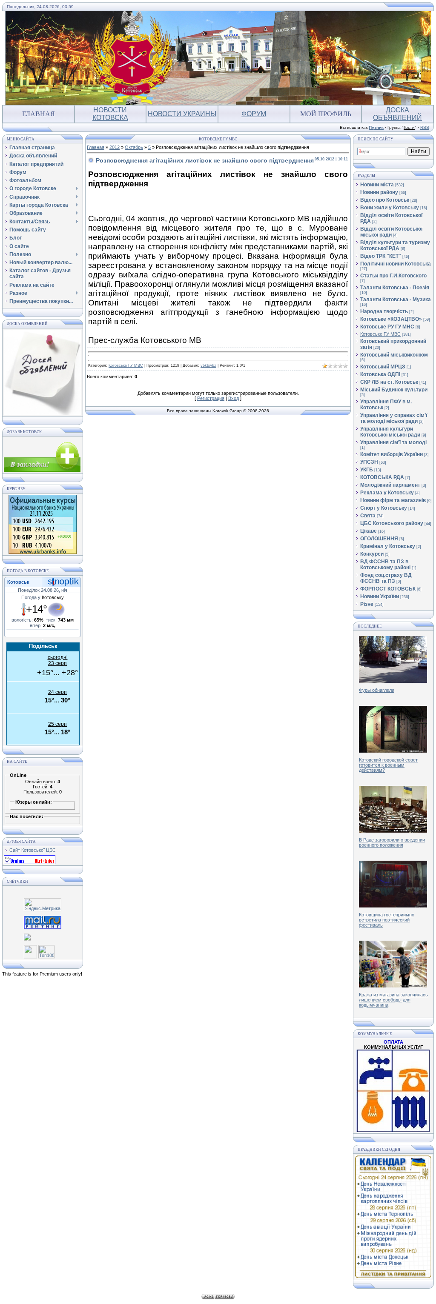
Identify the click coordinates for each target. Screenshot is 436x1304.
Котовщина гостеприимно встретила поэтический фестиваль (386, 919)
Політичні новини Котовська (395, 264)
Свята (368, 516)
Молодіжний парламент (390, 485)
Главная (38, 113)
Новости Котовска (110, 113)
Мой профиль (325, 113)
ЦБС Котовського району (391, 523)
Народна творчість (384, 311)
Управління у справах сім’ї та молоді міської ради (393, 418)
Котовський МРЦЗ (382, 367)
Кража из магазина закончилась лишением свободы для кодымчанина (393, 999)
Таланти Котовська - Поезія (394, 288)
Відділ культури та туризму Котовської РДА (395, 245)
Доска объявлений (397, 113)
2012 (114, 147)
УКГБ (366, 470)
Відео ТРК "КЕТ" (380, 256)
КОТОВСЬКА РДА (382, 477)
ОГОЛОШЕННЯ (379, 539)
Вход (233, 398)
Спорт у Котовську (383, 508)
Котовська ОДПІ (380, 374)
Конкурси (372, 554)
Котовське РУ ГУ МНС (387, 327)
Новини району (379, 192)
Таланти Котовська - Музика (395, 299)
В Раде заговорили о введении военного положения (392, 842)
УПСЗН (369, 462)
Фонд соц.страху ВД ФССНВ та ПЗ (386, 578)
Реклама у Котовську (387, 493)
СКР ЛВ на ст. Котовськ (389, 382)
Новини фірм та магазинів (393, 500)
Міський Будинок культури (393, 390)
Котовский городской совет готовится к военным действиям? (388, 765)
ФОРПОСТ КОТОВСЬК (388, 589)
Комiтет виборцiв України (391, 454)
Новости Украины (182, 113)
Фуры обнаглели (376, 690)
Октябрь (134, 147)
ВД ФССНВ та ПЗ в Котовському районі (385, 565)
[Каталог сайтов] (30, 953)
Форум (253, 113)
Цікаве (368, 531)
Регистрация (210, 398)
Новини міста (377, 185)
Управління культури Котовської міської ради (390, 432)
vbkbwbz (208, 365)
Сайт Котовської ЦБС (32, 850)
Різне (366, 604)
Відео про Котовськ (384, 200)
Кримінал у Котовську (387, 546)
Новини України (379, 596)
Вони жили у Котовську (389, 208)
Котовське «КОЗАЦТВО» (391, 319)
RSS (424, 127)
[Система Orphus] (29, 862)
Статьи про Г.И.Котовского (393, 276)
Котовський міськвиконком (394, 355)
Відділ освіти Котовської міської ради (391, 232)
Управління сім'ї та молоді (393, 442)
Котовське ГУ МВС (126, 365)
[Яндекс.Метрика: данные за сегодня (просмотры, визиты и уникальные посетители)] (42, 904)
